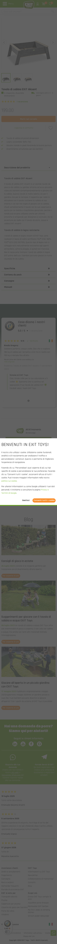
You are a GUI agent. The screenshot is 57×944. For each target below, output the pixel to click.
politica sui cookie (9, 481)
